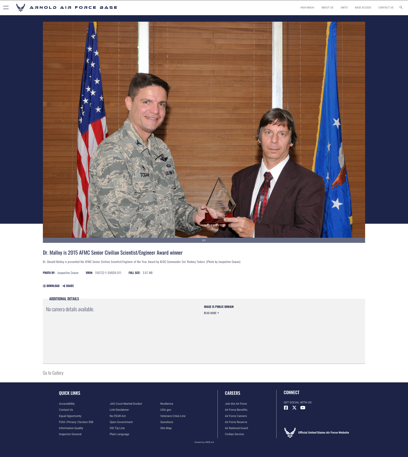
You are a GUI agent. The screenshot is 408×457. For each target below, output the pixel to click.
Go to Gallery (53, 372)
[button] (5, 7)
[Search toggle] (401, 8)
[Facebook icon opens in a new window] (286, 407)
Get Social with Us (298, 402)
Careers (232, 393)
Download (52, 286)
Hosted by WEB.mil (204, 442)
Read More (210, 313)
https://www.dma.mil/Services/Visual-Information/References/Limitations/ (241, 329)
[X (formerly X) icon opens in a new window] (294, 407)
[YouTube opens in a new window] (302, 407)
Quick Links (69, 393)
